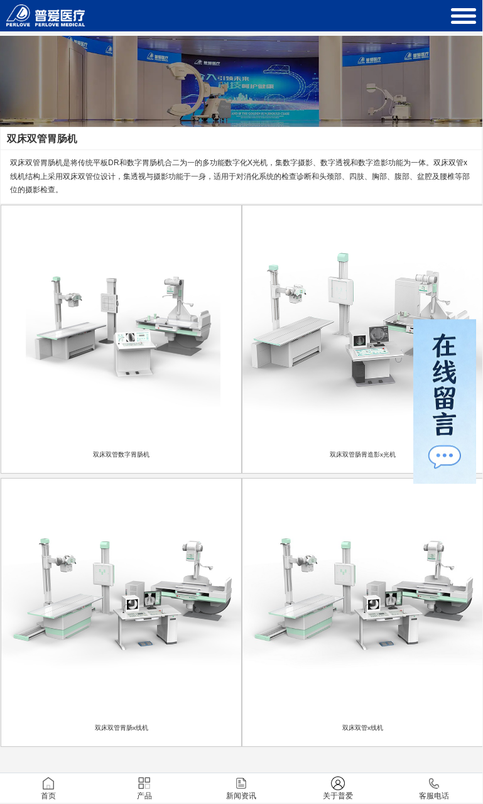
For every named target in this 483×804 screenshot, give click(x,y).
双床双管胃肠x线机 (121, 727)
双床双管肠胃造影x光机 (363, 454)
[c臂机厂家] (45, 20)
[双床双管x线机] (362, 599)
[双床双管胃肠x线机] (121, 599)
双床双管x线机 (362, 727)
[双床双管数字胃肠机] (121, 325)
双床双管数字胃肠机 (121, 454)
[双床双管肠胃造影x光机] (362, 325)
